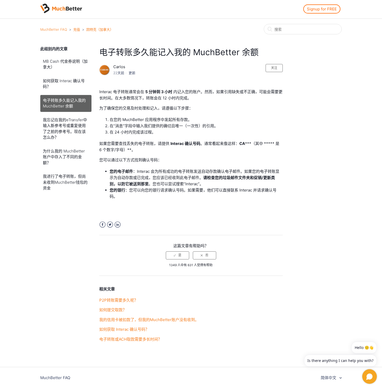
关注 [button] (274, 68)
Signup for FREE (322, 9)
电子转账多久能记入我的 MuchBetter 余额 (64, 103)
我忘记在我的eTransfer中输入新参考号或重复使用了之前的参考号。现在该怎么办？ (65, 128)
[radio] (177, 255)
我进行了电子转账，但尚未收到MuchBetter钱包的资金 (65, 182)
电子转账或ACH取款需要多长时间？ (130, 339)
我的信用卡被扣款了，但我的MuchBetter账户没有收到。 (149, 319)
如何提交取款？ (113, 309)
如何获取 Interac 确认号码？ (64, 83)
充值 (76, 29)
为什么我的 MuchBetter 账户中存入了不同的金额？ (64, 157)
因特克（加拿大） (99, 29)
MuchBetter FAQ (53, 29)
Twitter (110, 224)
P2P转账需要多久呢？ (118, 300)
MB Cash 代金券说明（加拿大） (65, 64)
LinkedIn (117, 224)
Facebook (102, 224)
